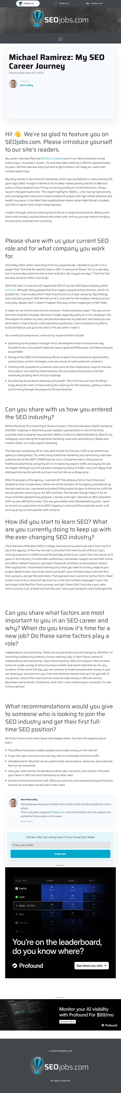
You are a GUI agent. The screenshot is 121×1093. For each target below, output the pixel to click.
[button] (60, 38)
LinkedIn (57, 158)
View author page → (27, 821)
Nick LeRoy (26, 85)
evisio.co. (10, 290)
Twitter (46, 158)
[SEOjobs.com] (60, 18)
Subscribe (60, 854)
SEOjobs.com (57, 812)
